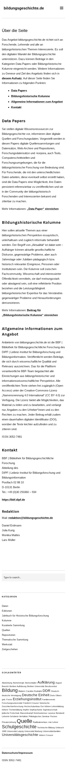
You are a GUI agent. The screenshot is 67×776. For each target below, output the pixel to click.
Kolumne (6, 620)
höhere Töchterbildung (12, 710)
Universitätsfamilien (51, 731)
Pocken (53, 716)
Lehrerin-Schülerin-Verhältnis (15, 716)
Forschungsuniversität (12, 703)
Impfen (26, 710)
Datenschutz (10, 752)
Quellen (6, 630)
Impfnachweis (36, 710)
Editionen (7, 610)
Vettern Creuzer (46, 735)
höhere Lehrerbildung (54, 706)
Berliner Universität (35, 686)
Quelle (24, 721)
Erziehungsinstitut (27, 699)
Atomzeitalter (31, 683)
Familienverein (48, 699)
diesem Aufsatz (12, 78)
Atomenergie (18, 683)
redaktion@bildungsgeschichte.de (30, 517)
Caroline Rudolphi (34, 691)
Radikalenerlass (40, 722)
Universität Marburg (33, 731)
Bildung (10, 690)
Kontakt (16, 107)
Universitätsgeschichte (20, 735)
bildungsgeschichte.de (24, 8)
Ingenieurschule (50, 710)
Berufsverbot (51, 686)
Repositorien (8, 635)
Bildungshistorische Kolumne (30, 96)
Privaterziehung (9, 722)
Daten (5, 606)
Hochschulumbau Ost (34, 706)
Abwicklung (7, 683)
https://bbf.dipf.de (13, 499)
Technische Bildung (46, 727)
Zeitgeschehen (10, 649)
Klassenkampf (26, 713)
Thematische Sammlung (15, 639)
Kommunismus (40, 713)
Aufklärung (46, 682)
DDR (46, 691)
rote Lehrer (53, 722)
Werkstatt (7, 644)
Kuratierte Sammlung (13, 625)
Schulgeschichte (19, 726)
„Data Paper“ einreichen (43, 208)
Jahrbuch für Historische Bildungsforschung (25, 615)
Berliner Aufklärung (17, 686)
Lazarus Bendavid (56, 713)
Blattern (21, 691)
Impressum (26, 752)
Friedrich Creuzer (31, 703)
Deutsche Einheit (35, 695)
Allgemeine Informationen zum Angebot (37, 101)
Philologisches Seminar (39, 716)
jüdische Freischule (10, 713)
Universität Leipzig (15, 731)
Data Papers (19, 90)
